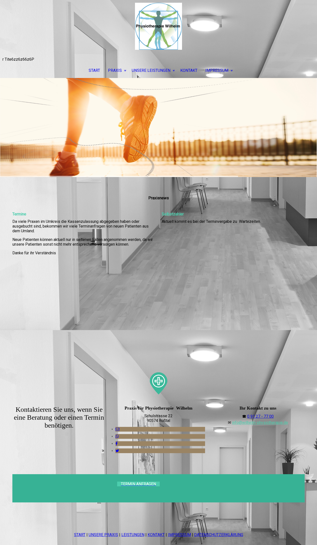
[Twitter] (117, 450)
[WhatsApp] (117, 436)
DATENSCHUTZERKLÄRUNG (218, 534)
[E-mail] (117, 429)
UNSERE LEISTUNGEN (151, 70)
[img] (158, 26)
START (94, 70)
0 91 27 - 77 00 (260, 416)
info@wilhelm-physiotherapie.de (260, 422)
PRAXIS (115, 70)
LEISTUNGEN (132, 534)
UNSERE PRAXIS (103, 534)
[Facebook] (116, 443)
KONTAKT (188, 70)
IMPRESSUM (216, 70)
